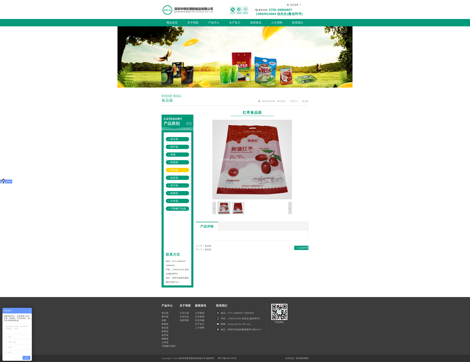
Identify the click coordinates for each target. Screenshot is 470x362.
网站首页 (281, 101)
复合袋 (174, 139)
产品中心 (294, 101)
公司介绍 (184, 313)
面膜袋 (174, 162)
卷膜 (173, 154)
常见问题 (199, 320)
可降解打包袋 (178, 208)
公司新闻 (199, 313)
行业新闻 (199, 316)
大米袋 (174, 201)
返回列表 (304, 248)
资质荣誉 (184, 320)
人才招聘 (199, 327)
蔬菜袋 (174, 177)
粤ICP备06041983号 (227, 358)
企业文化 (184, 316)
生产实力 (199, 324)
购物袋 (174, 193)
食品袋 (305, 101)
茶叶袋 (174, 146)
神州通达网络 (302, 358)
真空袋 (174, 185)
